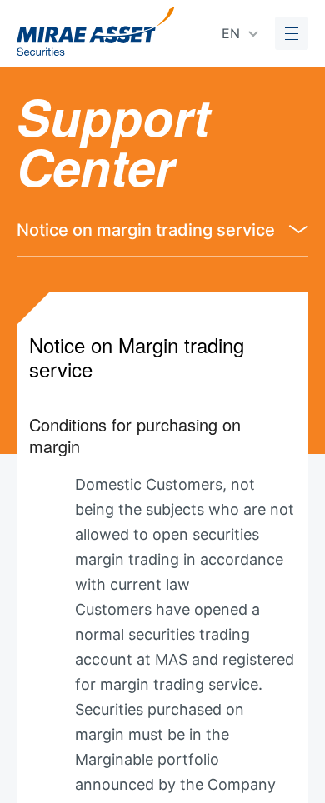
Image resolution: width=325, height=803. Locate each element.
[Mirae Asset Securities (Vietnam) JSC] (96, 32)
